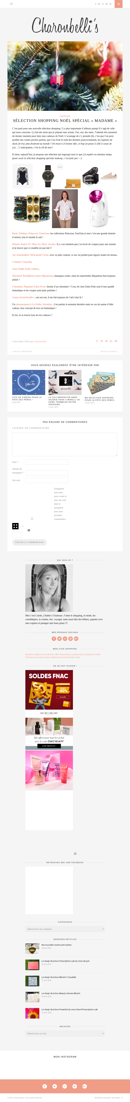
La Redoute (89, 654)
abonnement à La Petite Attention (34, 304)
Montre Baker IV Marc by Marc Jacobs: (34, 244)
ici (79, 158)
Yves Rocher (48, 654)
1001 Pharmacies (62, 654)
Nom (15, 462)
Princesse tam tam (34, 657)
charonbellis (40, 341)
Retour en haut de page (107, 1098)
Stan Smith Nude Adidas (25, 269)
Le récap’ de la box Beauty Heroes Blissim (61, 993)
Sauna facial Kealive (23, 297)
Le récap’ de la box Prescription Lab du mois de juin (66, 961)
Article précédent (22, 351)
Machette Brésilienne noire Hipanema (32, 275)
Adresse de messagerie (18, 471)
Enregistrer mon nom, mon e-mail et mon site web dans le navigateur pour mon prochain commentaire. (60, 504)
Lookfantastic (77, 654)
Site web (16, 480)
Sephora (38, 654)
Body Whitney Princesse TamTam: (31, 233)
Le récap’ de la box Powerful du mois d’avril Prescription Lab (70, 1009)
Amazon (47, 657)
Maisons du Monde (61, 657)
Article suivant (109, 351)
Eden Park (75, 657)
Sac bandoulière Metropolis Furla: (30, 255)
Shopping (65, 116)
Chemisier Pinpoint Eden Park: (29, 286)
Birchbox (29, 654)
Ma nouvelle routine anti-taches (57, 944)
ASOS (98, 654)
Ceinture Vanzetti (21, 262)
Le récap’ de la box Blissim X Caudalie (59, 977)
